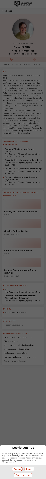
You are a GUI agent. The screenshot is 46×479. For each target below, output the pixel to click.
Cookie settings (23, 475)
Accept (17, 469)
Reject (29, 469)
